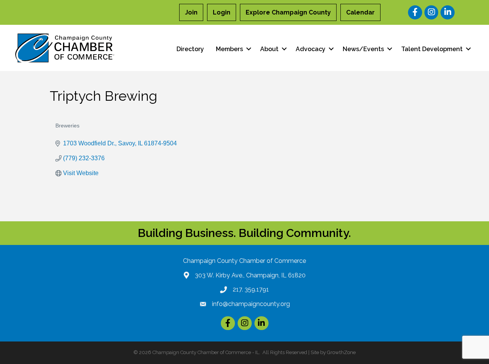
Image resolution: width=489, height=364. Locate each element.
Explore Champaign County (288, 12)
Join (191, 12)
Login (221, 12)
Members (229, 49)
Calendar (360, 12)
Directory (190, 49)
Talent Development (432, 49)
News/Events (363, 49)
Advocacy (310, 49)
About (269, 49)
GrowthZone (341, 352)
